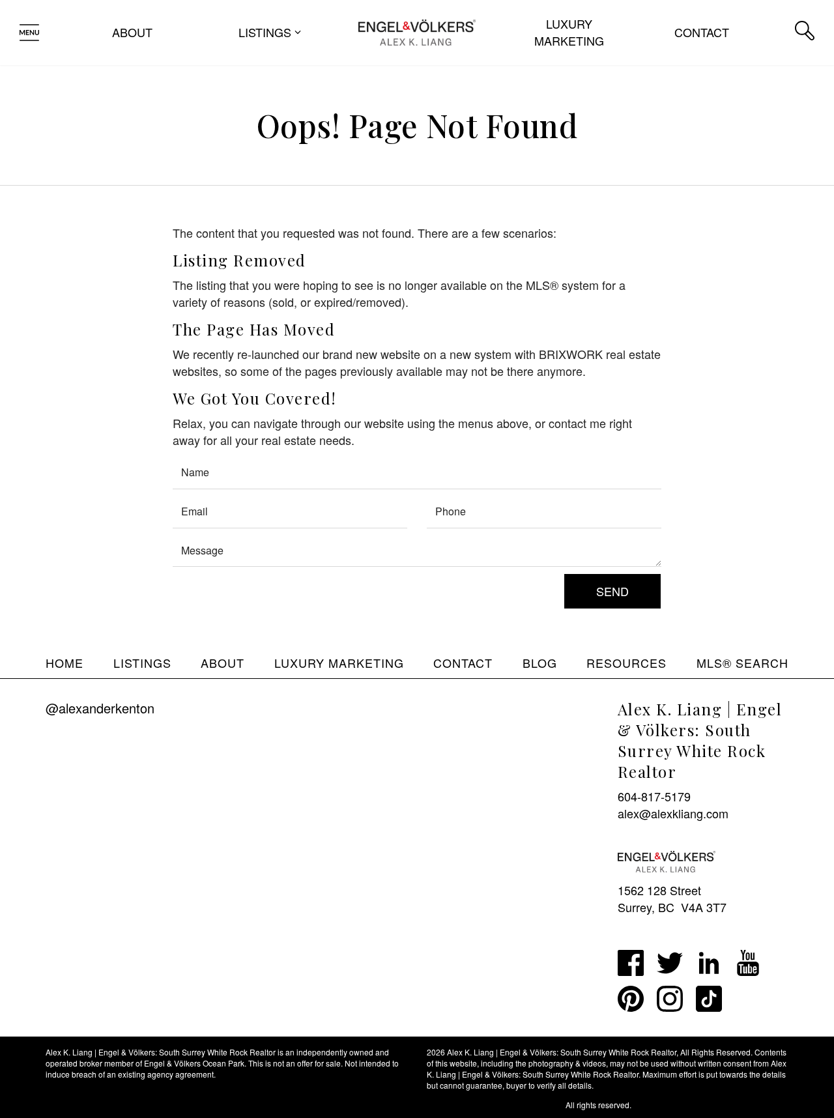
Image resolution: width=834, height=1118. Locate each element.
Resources (626, 662)
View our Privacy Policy (87, 1104)
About (132, 31)
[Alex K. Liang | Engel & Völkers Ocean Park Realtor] (416, 30)
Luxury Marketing (569, 32)
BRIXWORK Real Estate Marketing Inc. (495, 1104)
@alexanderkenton (100, 707)
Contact (701, 31)
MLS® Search (742, 662)
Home (64, 662)
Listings (142, 662)
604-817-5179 (654, 796)
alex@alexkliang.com (673, 813)
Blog (540, 662)
